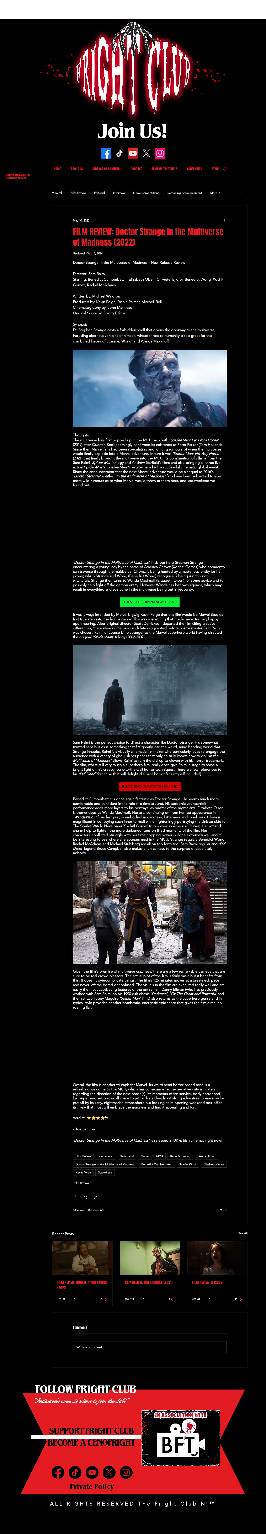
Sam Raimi (127, 1156)
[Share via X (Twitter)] (85, 1197)
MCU (159, 1156)
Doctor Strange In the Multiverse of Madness (105, 1164)
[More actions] (224, 220)
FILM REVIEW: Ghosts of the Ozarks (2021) (82, 1285)
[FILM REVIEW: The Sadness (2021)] (150, 1258)
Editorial (99, 193)
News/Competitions (146, 193)
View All (57, 193)
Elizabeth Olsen (214, 1164)
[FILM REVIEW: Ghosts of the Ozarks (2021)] (82, 1258)
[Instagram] (160, 153)
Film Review (78, 193)
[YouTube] (133, 153)
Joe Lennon (105, 1156)
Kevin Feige (83, 1172)
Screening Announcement (184, 193)
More (213, 193)
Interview (119, 193)
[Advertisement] (75, 9)
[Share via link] (95, 1197)
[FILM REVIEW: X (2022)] (217, 1258)
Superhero (105, 1172)
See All (243, 1233)
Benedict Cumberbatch (156, 1164)
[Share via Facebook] (75, 1197)
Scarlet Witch (188, 1164)
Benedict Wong (180, 1156)
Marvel (145, 1156)
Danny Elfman (206, 1156)
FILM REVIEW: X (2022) (207, 1282)
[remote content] (149, 524)
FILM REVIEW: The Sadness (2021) (148, 1282)
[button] (224, 169)
